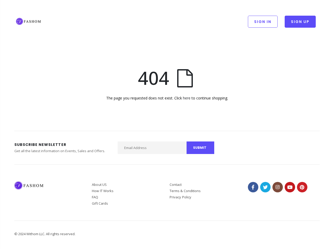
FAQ (95, 197)
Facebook (253, 187)
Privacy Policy (180, 197)
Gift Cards (100, 203)
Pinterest (302, 187)
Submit (199, 147)
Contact (176, 184)
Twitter (265, 187)
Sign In (262, 21)
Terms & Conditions (185, 190)
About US (99, 184)
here (186, 98)
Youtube (290, 187)
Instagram (277, 187)
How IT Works (103, 190)
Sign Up (300, 21)
